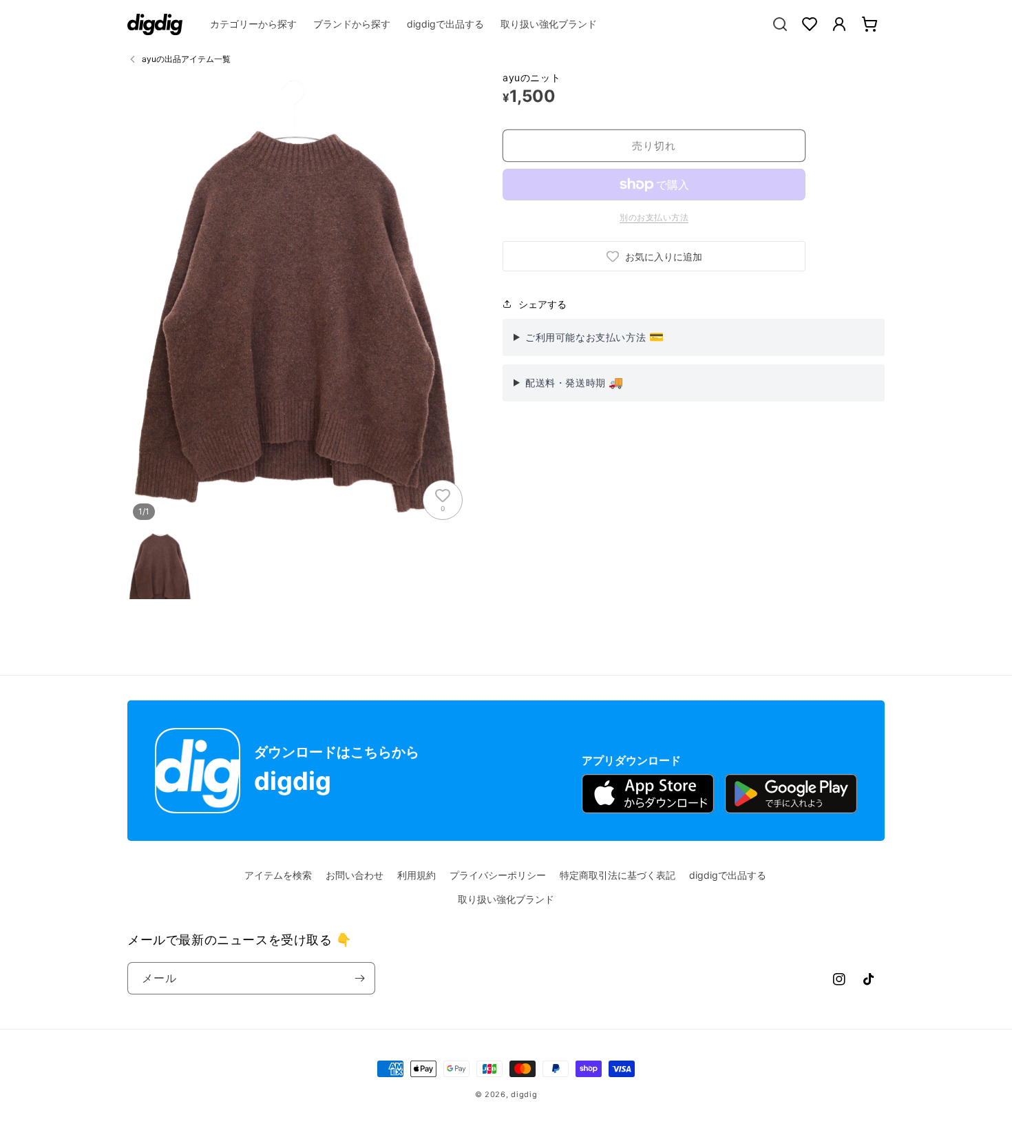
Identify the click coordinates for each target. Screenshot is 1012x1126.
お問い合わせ (354, 875)
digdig (524, 1094)
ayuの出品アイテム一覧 (186, 59)
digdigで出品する (727, 875)
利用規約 (416, 875)
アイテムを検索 (278, 875)
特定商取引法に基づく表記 (617, 875)
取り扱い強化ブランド (506, 899)
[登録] (359, 978)
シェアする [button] (542, 304)
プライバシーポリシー (498, 875)
